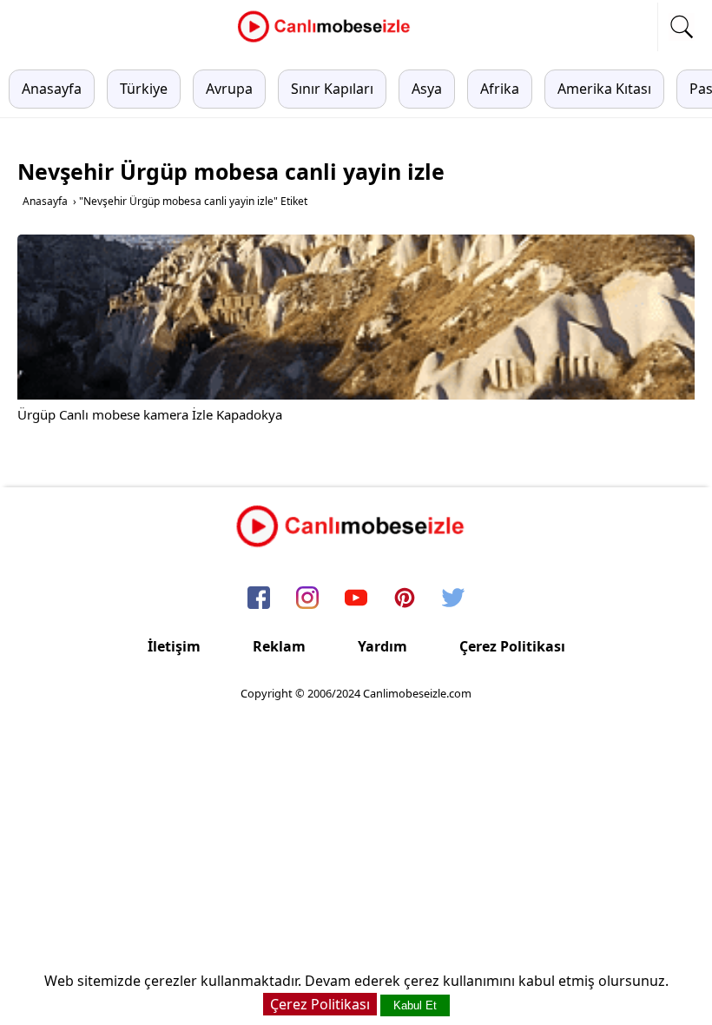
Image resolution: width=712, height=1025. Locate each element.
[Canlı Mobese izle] (328, 40)
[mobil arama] (682, 27)
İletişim (174, 646)
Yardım (382, 646)
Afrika (499, 88)
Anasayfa (52, 88)
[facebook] (258, 599)
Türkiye (144, 88)
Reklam (279, 646)
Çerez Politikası (512, 646)
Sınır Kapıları (332, 88)
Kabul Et (415, 1005)
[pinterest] (404, 599)
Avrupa (229, 88)
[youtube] (356, 599)
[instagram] (307, 599)
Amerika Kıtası (604, 88)
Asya (427, 88)
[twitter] (453, 599)
